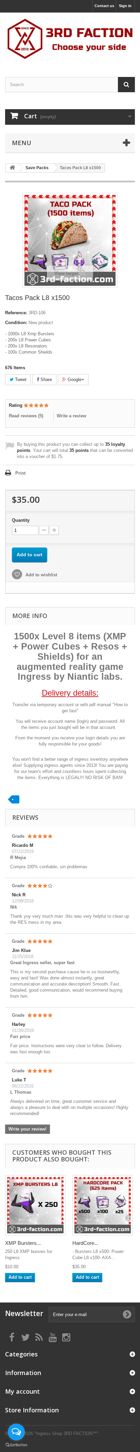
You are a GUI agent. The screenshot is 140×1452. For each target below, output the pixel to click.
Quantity (21, 520)
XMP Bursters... (23, 1243)
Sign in (125, 6)
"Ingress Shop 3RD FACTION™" (66, 1433)
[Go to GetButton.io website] (16, 1445)
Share (45, 379)
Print (20, 473)
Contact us (104, 6)
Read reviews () (26, 415)
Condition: (16, 322)
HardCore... (85, 1243)
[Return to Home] (12, 168)
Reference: (16, 312)
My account (22, 1391)
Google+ (75, 379)
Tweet (20, 379)
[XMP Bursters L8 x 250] (35, 1205)
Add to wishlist (40, 574)
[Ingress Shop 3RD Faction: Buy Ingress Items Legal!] (70, 39)
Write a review (71, 415)
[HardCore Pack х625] (102, 1205)
